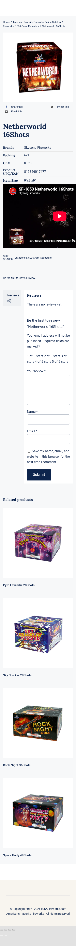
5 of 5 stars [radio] (60, 361)
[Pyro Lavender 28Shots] (38, 543)
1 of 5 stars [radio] (35, 356)
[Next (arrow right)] (5, 935)
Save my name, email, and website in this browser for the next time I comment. (48, 456)
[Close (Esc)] (13, 929)
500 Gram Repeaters (40, 257)
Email (32, 431)
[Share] (9, 929)
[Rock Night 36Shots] (38, 723)
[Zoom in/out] (1, 929)
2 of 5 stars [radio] (52, 356)
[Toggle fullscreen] (5, 929)
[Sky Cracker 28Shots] (38, 633)
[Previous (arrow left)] (1, 935)
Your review (36, 371)
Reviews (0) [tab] (13, 298)
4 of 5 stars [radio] (43, 361)
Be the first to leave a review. (19, 277)
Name (32, 412)
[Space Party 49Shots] (38, 813)
